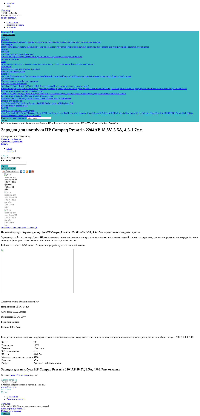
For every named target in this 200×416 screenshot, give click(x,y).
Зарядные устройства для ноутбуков (17, 110)
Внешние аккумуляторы (12, 88)
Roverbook (130, 113)
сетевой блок (72, 47)
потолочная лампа (10, 64)
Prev (11, 176)
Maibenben (14, 115)
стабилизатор (143, 47)
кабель (30, 47)
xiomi (21, 115)
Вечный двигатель (53, 76)
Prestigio (121, 113)
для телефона (7, 44)
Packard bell (181, 113)
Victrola (31, 86)
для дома (15, 59)
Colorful (146, 113)
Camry (16, 86)
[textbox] (39, 118)
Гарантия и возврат (15, 399)
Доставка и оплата (15, 25)
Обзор (9, 148)
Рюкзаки (127, 76)
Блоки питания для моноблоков (172, 88)
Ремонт (4, 69)
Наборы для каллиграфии (13, 71)
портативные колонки (90, 42)
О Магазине (12, 22)
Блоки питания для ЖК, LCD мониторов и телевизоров (27, 96)
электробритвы (15, 69)
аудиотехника (7, 79)
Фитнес (4, 49)
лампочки (83, 64)
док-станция (115, 47)
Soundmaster (7, 86)
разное (91, 64)
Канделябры (68, 76)
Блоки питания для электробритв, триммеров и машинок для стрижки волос (60, 88)
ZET (32, 115)
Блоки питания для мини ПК (14, 106)
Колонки (122, 93)
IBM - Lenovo (51, 103)
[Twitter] (24, 171)
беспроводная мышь (25, 56)
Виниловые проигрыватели (14, 83)
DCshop (4, 123)
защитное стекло (101, 47)
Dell (13, 98)
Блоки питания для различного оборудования (22, 91)
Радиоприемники (30, 81)
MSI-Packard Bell (65, 103)
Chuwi (153, 113)
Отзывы (10, 151)
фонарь (74, 64)
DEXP (167, 113)
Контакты (11, 27)
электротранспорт (31, 69)
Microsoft (96, 113)
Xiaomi (45, 98)
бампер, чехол (86, 47)
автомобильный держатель (14, 47)
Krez (61, 113)
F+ (140, 113)
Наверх (6, 413)
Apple (13, 103)
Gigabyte (160, 113)
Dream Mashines (28, 113)
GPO (37, 86)
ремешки (5, 52)
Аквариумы (106, 76)
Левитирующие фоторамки (87, 76)
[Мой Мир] (29, 171)
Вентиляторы (73, 42)
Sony (26, 103)
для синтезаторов (57, 93)
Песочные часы (17, 76)
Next (11, 223)
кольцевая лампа (46, 64)
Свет (3, 61)
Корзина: (7, 32)
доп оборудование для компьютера (17, 54)
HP (16, 98)
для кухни (6, 59)
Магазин (11, 3)
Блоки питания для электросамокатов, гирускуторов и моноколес (126, 88)
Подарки (5, 74)
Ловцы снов (117, 76)
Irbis (115, 113)
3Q (137, 113)
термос (63, 42)
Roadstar (44, 86)
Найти (4, 121)
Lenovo (30, 98)
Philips (62, 98)
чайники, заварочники (38, 42)
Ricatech (23, 86)
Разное (68, 98)
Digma (39, 113)
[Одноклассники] (26, 171)
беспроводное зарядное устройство (49, 47)
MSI (39, 98)
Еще (8, 6)
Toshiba (20, 103)
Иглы (50, 86)
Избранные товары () (11, 411)
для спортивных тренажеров (79, 93)
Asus (3, 98)
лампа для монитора (28, 64)
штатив (133, 47)
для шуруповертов (26, 93)
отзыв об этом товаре (20, 375)
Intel (3, 108)
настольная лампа (62, 64)
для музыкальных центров (105, 93)
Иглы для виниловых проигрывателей (71, 86)
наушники (40, 56)
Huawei (55, 113)
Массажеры (54, 42)
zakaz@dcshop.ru (8, 18)
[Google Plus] (32, 171)
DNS (173, 113)
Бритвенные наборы (34, 76)
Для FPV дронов (9, 93)
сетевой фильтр (8, 56)
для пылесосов (42, 93)
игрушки (5, 76)
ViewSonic (54, 98)
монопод (125, 47)
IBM (66, 113)
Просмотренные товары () (13, 409)
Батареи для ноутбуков (11, 101)
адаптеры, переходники (63, 56)
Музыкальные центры (11, 81)
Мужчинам (6, 66)
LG (35, 98)
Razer (27, 115)
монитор (78, 56)
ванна (4, 37)
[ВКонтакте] (21, 171)
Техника (5, 39)
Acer (8, 98)
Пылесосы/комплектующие (14, 42)
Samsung (22, 98)
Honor (48, 113)
